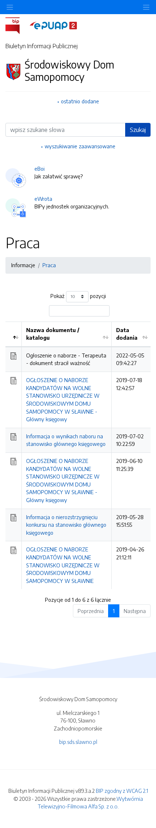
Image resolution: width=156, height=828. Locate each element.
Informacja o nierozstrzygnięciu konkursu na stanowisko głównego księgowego (66, 525)
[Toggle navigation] (146, 7)
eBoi (39, 168)
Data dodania (126, 334)
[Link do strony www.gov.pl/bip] (16, 25)
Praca (49, 265)
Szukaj (138, 129)
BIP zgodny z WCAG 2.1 (122, 790)
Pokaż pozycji (78, 296)
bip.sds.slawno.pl (78, 741)
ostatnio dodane (80, 101)
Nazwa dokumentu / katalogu (52, 334)
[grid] (78, 455)
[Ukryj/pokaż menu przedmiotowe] (10, 7)
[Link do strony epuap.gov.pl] (53, 25)
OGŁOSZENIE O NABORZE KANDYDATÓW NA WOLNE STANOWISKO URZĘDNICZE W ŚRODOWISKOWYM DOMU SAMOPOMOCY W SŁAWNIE (62, 565)
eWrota (43, 198)
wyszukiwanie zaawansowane (80, 146)
